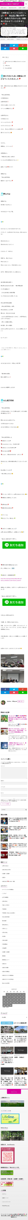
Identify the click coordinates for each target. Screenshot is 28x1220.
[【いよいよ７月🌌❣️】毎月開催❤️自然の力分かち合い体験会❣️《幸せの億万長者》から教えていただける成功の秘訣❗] (4, 718)
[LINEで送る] (22, 48)
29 (7, 1005)
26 (20, 1002)
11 (17, 997)
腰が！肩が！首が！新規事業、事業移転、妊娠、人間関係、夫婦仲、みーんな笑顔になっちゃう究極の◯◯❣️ (7, 1081)
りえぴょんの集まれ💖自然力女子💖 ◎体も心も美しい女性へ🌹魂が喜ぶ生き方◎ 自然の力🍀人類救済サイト (14, 1216)
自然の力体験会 (5, 971)
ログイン (4, 1194)
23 (10, 1002)
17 (14, 999)
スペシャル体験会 (12, 29)
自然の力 (13, 32)
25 (17, 1002)
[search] (26, 810)
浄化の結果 (4, 940)
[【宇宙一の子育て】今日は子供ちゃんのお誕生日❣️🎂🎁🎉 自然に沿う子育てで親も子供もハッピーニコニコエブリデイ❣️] (4, 846)
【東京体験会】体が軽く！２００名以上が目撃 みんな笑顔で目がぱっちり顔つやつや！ (20, 1039)
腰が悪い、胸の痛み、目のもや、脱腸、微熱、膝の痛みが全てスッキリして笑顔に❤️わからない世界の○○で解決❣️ (18, 837)
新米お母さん (5, 924)
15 (7, 999)
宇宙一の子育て (5, 905)
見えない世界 (13, 33)
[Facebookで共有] (5, 45)
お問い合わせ (3, 7)
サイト (2, 792)
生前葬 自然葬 (22, 7)
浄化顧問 (4, 948)
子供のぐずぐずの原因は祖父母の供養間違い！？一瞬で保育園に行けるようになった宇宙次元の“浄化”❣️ (18, 820)
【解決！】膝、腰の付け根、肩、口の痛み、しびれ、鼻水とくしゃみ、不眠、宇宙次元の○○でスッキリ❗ (7, 1040)
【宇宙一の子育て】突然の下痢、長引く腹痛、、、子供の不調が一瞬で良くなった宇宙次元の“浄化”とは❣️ (18, 828)
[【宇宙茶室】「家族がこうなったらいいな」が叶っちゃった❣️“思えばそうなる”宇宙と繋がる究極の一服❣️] (4, 854)
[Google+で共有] (22, 45)
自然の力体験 (18, 32)
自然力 (3, 877)
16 (10, 999)
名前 (2, 780)
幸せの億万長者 (5, 916)
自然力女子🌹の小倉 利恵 (8, 881)
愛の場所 (4, 920)
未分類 (3, 936)
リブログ (4, 893)
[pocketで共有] (14, 48)
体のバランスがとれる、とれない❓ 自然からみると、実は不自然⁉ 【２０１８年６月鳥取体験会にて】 (18, 730)
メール (3, 786)
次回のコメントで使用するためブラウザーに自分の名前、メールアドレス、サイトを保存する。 (14, 801)
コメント (3, 765)
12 (20, 997)
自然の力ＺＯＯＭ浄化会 (7, 979)
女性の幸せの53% (12, 7)
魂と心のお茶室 (5, 983)
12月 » (7, 1007)
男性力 (9, 32)
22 (7, 1002)
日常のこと (4, 928)
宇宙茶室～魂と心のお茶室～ (8, 913)
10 (14, 997)
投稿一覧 (20, 701)
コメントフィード (6, 1201)
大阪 (5, 30)
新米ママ (5, 32)
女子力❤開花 (5, 897)
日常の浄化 (4, 932)
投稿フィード (5, 1198)
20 (23, 999)
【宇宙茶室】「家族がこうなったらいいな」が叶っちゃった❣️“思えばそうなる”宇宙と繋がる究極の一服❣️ (18, 854)
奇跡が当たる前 (10, 30)
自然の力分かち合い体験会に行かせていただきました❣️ (14, 62)
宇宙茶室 (4, 909)
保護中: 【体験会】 (19, 1057)
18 (17, 999)
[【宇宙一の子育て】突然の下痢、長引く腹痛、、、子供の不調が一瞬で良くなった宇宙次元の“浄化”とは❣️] (4, 829)
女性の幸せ (4, 901)
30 (10, 1005)
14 (4, 999)
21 (4, 1002)
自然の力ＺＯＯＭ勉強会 (7, 975)
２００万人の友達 (5, 34)
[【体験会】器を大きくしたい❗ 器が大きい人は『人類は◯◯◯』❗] (4, 745)
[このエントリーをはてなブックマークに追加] (5, 48)
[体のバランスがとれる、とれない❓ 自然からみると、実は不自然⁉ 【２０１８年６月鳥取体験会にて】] (4, 731)
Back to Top (14, 1092)
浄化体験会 (4, 944)
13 (23, 997)
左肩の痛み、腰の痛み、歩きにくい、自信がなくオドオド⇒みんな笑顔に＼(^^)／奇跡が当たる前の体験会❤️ (20, 1081)
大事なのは (6, 65)
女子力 (15, 30)
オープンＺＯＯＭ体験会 (7, 889)
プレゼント (19, 29)
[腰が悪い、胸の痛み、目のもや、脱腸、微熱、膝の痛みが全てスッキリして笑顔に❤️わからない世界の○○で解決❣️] (4, 837)
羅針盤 (3, 955)
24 (14, 1002)
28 (4, 1005)
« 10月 (3, 1007)
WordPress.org (5, 1205)
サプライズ (5, 29)
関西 (24, 33)
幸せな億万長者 (21, 30)
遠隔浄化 (20, 33)
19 (20, 999)
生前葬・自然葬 (5, 952)
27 (23, 1002)
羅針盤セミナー (5, 959)
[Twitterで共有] (14, 45)
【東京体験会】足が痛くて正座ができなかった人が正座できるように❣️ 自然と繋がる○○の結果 (7, 1061)
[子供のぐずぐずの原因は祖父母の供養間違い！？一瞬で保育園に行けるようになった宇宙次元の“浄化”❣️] (4, 820)
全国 (23, 29)
